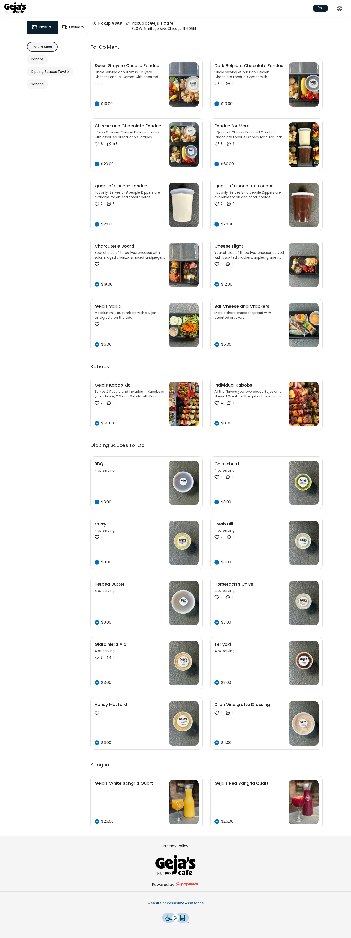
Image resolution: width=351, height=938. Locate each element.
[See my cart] (320, 8)
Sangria (37, 84)
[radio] (42, 27)
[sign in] (339, 8)
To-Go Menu (42, 46)
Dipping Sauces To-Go (50, 71)
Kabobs (37, 59)
